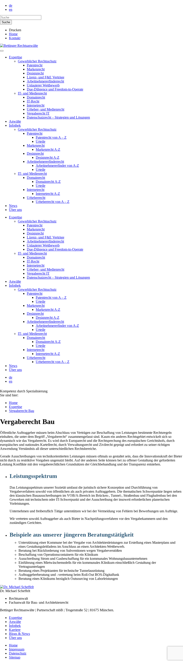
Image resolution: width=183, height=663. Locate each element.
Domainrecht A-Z (48, 181)
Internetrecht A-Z (48, 194)
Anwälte (15, 121)
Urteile (40, 141)
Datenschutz (17, 653)
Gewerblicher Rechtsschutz (37, 61)
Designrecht (35, 73)
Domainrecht (36, 97)
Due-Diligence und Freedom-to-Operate (55, 89)
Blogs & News (19, 634)
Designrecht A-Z (47, 157)
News (13, 206)
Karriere (15, 630)
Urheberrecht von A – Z (52, 202)
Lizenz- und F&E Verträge (45, 77)
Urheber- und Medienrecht (45, 109)
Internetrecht (35, 105)
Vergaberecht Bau (21, 411)
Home (13, 34)
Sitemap (14, 657)
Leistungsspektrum (33, 476)
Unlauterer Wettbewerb (43, 85)
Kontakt (14, 38)
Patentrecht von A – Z (51, 137)
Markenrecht (36, 69)
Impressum (16, 649)
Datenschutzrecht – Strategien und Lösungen (58, 117)
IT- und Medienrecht (32, 93)
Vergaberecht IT (38, 113)
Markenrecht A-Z (48, 149)
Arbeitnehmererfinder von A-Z (57, 165)
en (10, 9)
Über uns (15, 210)
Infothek (15, 125)
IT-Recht (33, 101)
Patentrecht (34, 65)
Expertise (15, 57)
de (10, 5)
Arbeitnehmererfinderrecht (45, 81)
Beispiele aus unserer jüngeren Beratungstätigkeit (72, 534)
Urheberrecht (36, 198)
